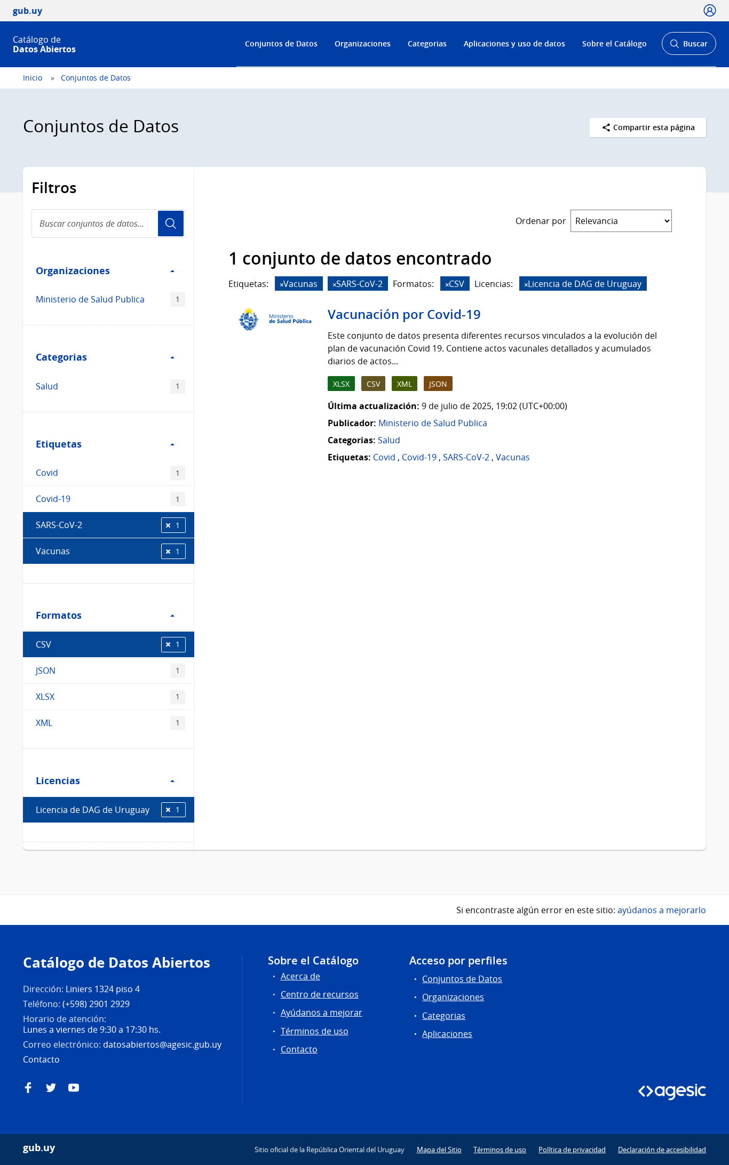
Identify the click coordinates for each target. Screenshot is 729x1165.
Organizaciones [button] (73, 270)
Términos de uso (314, 1031)
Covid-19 (108, 499)
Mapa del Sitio (439, 1149)
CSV (108, 644)
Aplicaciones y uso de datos (514, 43)
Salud (108, 386)
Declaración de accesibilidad (662, 1149)
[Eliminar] (281, 285)
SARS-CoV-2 (108, 525)
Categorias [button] (61, 357)
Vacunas (108, 551)
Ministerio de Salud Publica (108, 299)
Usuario (171, 223)
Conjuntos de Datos (281, 43)
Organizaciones (363, 43)
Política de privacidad (572, 1149)
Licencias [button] (58, 780)
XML (108, 723)
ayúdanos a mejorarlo (661, 910)
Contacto (299, 1049)
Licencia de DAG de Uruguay (108, 810)
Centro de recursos (320, 994)
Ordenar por (541, 221)
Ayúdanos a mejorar (321, 1012)
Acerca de (300, 976)
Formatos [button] (59, 615)
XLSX (108, 697)
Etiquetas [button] (59, 444)
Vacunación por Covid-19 (404, 314)
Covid (108, 472)
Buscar (689, 46)
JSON (108, 670)
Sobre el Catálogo (614, 43)
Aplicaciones (447, 1034)
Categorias (427, 43)
